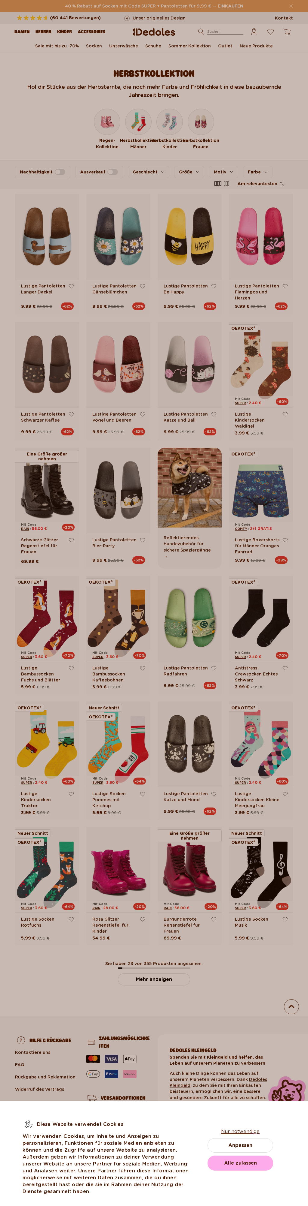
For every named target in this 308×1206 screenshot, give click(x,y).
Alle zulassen (240, 1163)
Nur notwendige (240, 1131)
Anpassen (240, 1145)
